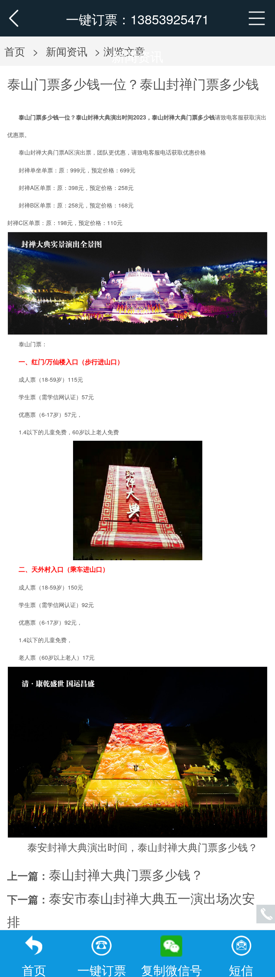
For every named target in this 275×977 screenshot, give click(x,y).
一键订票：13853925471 (137, 19)
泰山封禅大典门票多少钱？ (126, 874)
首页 (14, 51)
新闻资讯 (137, 56)
